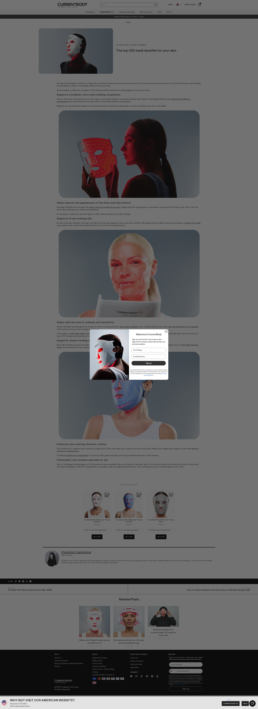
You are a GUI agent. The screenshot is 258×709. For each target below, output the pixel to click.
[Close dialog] (166, 331)
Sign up (149, 363)
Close (245, 703)
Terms (151, 375)
